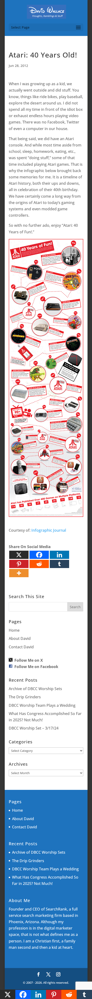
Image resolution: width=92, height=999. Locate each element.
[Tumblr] (59, 564)
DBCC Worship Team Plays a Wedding (42, 705)
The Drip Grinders (25, 696)
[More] (19, 573)
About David (20, 638)
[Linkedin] (59, 555)
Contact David (21, 646)
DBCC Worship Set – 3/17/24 (34, 728)
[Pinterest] (19, 564)
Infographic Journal (48, 530)
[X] (19, 555)
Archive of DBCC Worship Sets (35, 688)
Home (14, 630)
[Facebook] (39, 555)
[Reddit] (39, 564)
